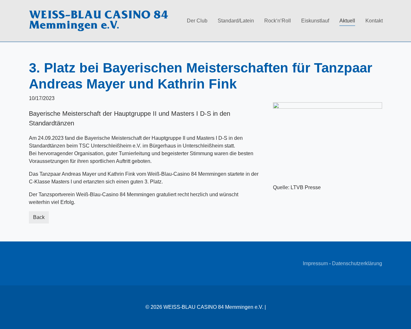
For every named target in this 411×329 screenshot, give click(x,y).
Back (39, 217)
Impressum (315, 263)
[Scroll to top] (401, 319)
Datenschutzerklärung (357, 263)
